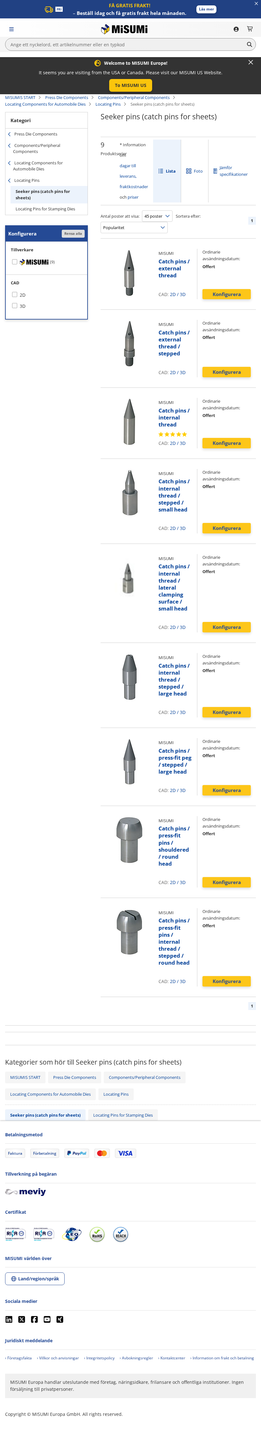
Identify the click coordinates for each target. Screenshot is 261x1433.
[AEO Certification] (71, 1234)
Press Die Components (66, 97)
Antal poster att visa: (120, 216)
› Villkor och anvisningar (58, 1358)
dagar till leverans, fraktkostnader (134, 176)
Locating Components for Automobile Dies (45, 104)
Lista (171, 171)
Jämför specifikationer (234, 171)
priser (133, 197)
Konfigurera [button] (227, 294)
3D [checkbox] (22, 306)
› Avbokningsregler (136, 1358)
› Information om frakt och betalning (222, 1358)
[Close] (251, 62)
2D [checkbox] (22, 295)
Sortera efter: (188, 216)
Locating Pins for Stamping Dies (45, 209)
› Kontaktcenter (171, 1358)
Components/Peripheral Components (134, 97)
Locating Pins (108, 104)
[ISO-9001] (15, 1234)
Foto (198, 171)
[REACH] (121, 1234)
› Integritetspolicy (99, 1358)
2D (173, 294)
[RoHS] (97, 1234)
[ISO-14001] (43, 1234)
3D (183, 294)
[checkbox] (46, 262)
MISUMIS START (20, 97)
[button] (206, 9)
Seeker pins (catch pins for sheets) (43, 194)
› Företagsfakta (18, 1358)
